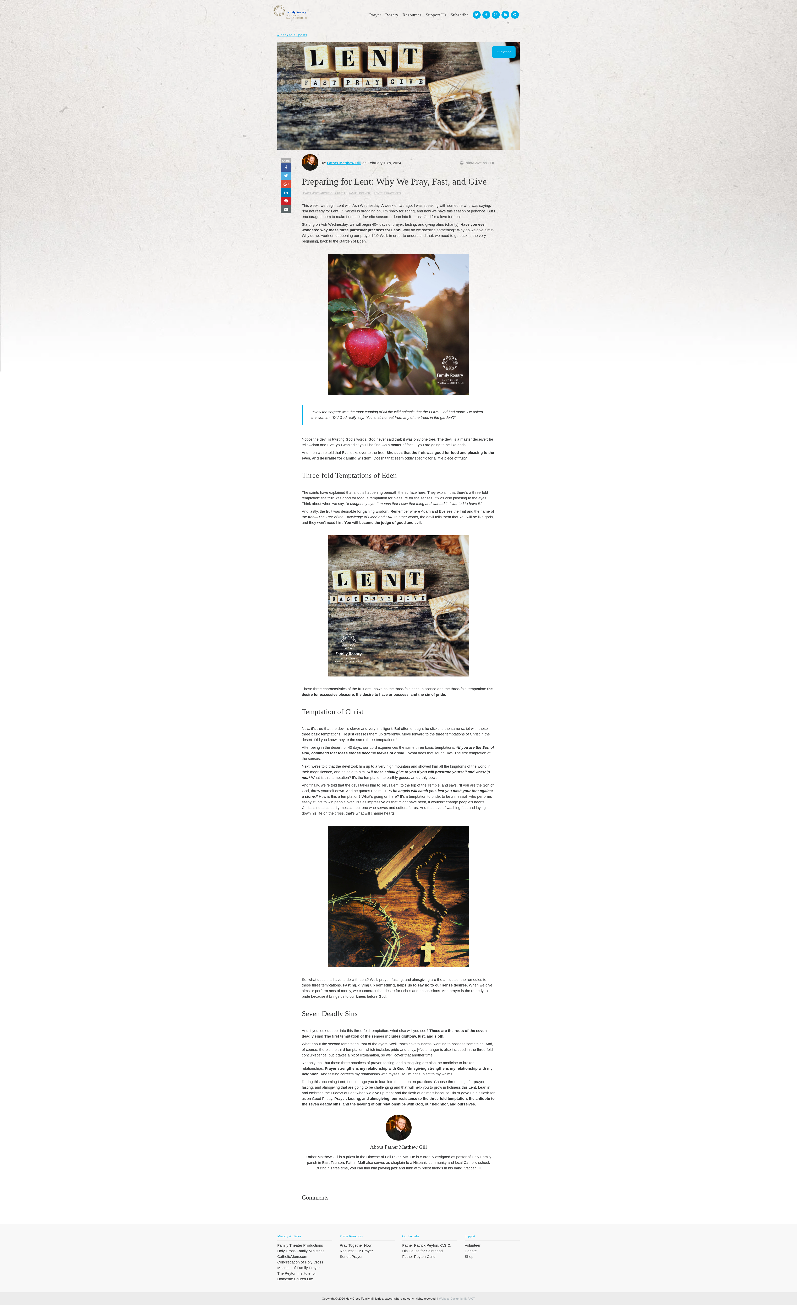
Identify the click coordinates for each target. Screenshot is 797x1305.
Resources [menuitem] (412, 14)
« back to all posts (292, 35)
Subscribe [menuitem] (460, 14)
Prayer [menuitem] (375, 14)
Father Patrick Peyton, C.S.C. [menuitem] (426, 1245)
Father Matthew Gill (344, 163)
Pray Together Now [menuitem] (356, 1245)
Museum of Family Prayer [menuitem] (298, 1268)
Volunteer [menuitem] (472, 1245)
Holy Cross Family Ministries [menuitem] (300, 1251)
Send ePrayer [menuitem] (351, 1257)
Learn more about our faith (324, 193)
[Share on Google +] (286, 184)
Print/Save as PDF (479, 163)
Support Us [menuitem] (436, 14)
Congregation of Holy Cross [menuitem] (300, 1262)
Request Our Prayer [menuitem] (356, 1251)
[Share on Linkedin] (286, 192)
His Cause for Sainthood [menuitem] (422, 1251)
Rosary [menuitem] (391, 14)
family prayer (360, 193)
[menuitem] (476, 11)
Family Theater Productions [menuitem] (300, 1245)
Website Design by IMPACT (457, 1298)
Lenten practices (387, 193)
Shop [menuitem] (469, 1257)
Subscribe (503, 52)
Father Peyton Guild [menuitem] (418, 1257)
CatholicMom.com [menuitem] (292, 1257)
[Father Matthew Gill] (310, 162)
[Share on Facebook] (286, 167)
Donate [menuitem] (471, 1251)
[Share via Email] (286, 209)
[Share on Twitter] (286, 176)
